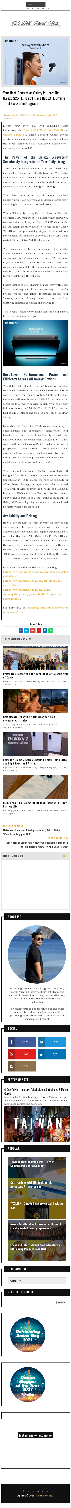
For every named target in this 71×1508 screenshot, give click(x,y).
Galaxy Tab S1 (53, 130)
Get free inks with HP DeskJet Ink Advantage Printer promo (31, 1184)
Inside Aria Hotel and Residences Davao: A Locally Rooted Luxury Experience (36, 1226)
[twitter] (33, 8)
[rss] (48, 8)
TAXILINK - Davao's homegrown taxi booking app (36, 1205)
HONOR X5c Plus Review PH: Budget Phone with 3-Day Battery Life (35, 804)
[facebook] (23, 8)
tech (49, 115)
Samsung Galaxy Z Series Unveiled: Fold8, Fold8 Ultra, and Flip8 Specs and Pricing (35, 761)
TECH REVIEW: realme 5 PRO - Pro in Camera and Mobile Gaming (32, 1164)
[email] (43, 8)
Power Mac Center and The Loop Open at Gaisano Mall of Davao (35, 675)
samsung (40, 115)
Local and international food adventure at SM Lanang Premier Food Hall (36, 1247)
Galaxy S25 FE (33, 130)
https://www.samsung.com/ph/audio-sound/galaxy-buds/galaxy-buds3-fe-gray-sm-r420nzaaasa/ (32, 594)
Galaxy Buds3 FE (14, 134)
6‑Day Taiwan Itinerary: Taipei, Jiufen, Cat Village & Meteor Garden (36, 1091)
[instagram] (28, 8)
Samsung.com (15, 612)
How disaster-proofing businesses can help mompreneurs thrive (29, 718)
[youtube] (38, 8)
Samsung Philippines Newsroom (48, 607)
